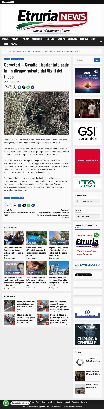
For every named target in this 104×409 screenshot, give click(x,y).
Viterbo (59, 272)
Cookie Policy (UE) (63, 402)
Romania (14, 44)
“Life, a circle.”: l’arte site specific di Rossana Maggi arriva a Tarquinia (93, 359)
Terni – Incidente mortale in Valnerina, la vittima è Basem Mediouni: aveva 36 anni (36, 281)
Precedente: (19, 212)
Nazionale (50, 39)
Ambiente (61, 39)
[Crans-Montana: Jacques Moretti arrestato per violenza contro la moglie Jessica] (14, 238)
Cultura (78, 352)
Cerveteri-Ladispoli (17, 59)
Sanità (93, 39)
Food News (84, 39)
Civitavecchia (39, 240)
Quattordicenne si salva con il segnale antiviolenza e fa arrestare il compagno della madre (14, 281)
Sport (6, 44)
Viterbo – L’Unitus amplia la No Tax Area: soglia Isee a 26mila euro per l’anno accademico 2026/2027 (92, 386)
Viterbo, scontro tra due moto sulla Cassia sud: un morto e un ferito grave (9, 306)
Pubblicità (76, 402)
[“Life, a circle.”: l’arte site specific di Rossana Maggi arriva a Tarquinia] (80, 362)
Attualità (15, 39)
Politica (26, 39)
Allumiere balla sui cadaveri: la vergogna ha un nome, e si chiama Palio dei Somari (9, 319)
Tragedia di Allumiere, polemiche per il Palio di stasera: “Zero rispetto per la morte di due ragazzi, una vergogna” (43, 319)
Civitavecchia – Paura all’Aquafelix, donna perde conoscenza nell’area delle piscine (36, 251)
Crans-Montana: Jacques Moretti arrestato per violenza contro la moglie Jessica (13, 251)
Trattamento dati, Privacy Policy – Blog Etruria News (35, 402)
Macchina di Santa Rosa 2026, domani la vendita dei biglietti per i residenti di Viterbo (58, 281)
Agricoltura (72, 39)
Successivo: (53, 214)
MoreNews (68, 407)
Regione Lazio (37, 39)
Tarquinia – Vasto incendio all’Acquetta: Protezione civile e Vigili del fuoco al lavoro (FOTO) (58, 251)
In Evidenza (32, 242)
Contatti (84, 402)
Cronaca (5, 39)
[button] (101, 41)
